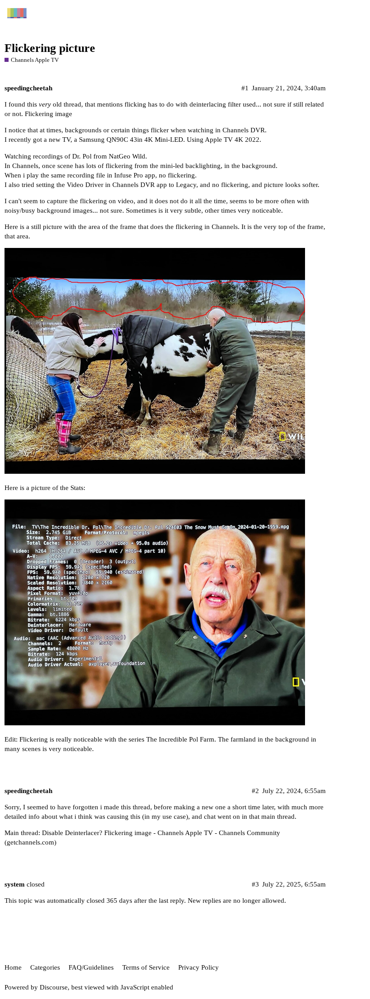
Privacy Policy (198, 967)
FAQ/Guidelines (91, 967)
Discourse (54, 987)
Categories (45, 967)
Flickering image (48, 113)
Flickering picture (50, 48)
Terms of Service (146, 967)
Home (13, 967)
